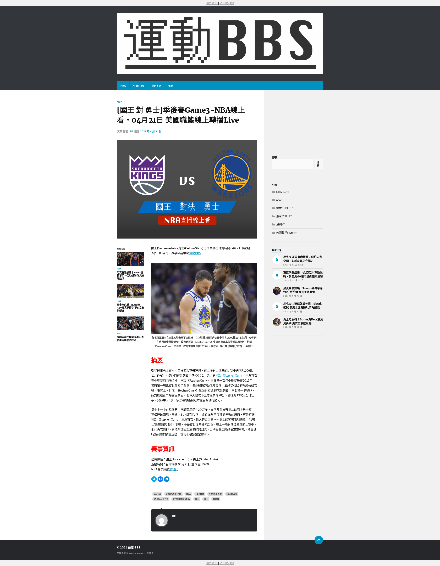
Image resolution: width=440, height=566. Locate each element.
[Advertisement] (298, 364)
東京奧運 (156, 85)
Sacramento (161, 499)
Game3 (157, 494)
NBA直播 (200, 494)
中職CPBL (138, 85)
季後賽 (216, 499)
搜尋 (275, 157)
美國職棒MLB (284, 232)
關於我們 (212, 3)
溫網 (170, 85)
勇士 (197, 499)
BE (131, 131)
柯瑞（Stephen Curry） (230, 375)
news (279, 199)
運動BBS (134, 547)
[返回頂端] (319, 540)
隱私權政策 (226, 3)
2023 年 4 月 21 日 (151, 131)
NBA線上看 (232, 494)
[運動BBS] (220, 43)
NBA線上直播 (215, 494)
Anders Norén (138, 553)
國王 (206, 499)
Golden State (174, 494)
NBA (123, 85)
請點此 (173, 469)
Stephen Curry (181, 499)
